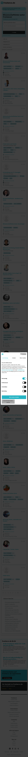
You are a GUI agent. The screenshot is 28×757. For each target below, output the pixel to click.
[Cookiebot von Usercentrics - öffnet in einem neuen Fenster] (20, 354)
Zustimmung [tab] (5, 358)
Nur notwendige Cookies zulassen (8, 401)
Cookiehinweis (20, 370)
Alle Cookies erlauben (14, 397)
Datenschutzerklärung (7, 370)
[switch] (25, 383)
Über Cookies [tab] (23, 358)
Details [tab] (14, 358)
